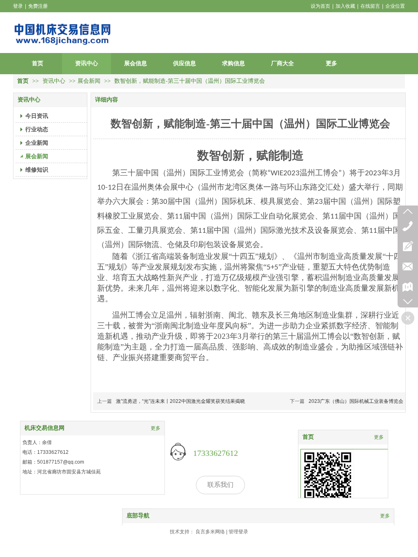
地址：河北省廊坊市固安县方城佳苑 (61, 472)
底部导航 (138, 516)
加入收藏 (345, 6)
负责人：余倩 (37, 442)
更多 (379, 437)
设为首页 (320, 6)
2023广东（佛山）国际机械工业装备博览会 (356, 401)
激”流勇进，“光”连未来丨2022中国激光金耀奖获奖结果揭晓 (180, 401)
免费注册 (38, 6)
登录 (18, 6)
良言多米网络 (210, 532)
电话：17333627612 (45, 452)
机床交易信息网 (44, 428)
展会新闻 (89, 81)
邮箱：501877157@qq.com (53, 462)
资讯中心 (54, 81)
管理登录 (238, 532)
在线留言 (370, 6)
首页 (23, 81)
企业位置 (395, 6)
